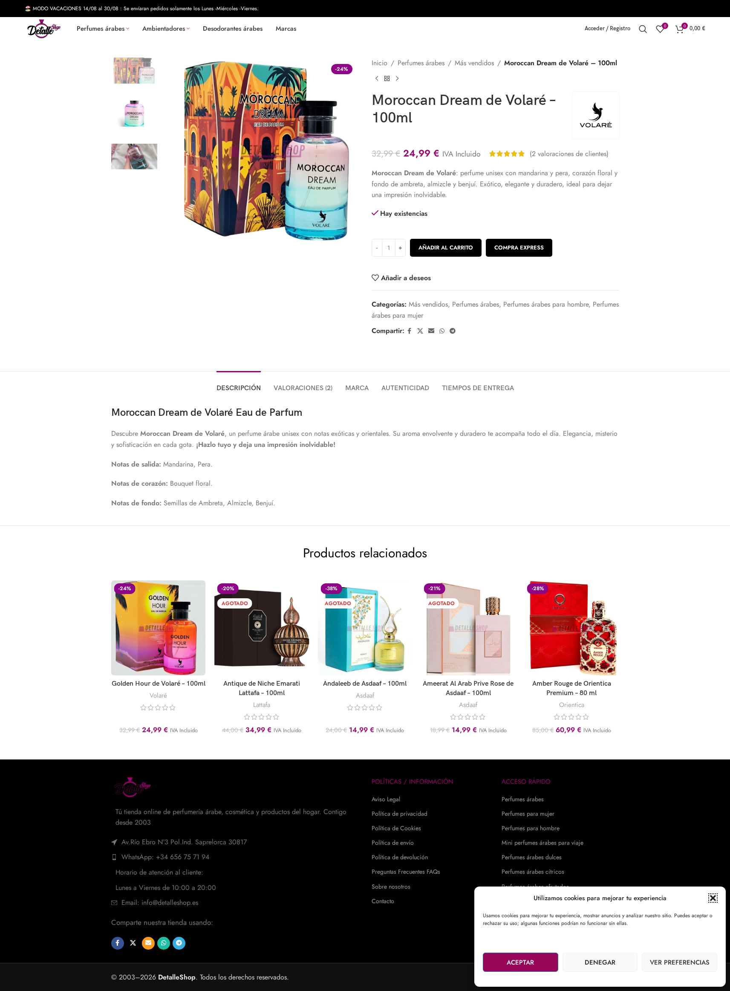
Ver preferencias (680, 962)
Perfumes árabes (421, 63)
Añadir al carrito (445, 247)
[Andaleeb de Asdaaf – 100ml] (364, 627)
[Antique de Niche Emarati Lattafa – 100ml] (261, 627)
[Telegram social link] (452, 331)
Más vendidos (474, 63)
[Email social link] (431, 331)
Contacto (383, 901)
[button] (713, 898)
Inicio (379, 63)
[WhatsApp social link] (442, 331)
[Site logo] (44, 28)
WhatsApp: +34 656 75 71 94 (165, 857)
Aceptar (520, 962)
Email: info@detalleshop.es (159, 902)
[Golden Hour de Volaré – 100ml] (158, 627)
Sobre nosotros (391, 886)
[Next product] (397, 78)
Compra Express (519, 247)
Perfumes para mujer (528, 813)
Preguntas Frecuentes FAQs (406, 871)
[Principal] (387, 78)
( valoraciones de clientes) (569, 154)
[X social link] (420, 331)
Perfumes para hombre (531, 828)
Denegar (600, 962)
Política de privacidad (399, 813)
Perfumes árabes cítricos (533, 871)
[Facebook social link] (409, 331)
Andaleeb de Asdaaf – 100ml (365, 684)
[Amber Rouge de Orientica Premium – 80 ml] (571, 627)
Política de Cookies (396, 828)
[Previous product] (377, 78)
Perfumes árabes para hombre (546, 304)
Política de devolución (400, 857)
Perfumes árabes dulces (532, 857)
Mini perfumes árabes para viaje (542, 842)
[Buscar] (643, 29)
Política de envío (393, 842)
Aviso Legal (386, 799)
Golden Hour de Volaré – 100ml (158, 684)
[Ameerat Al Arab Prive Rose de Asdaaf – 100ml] (468, 627)
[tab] (238, 384)
